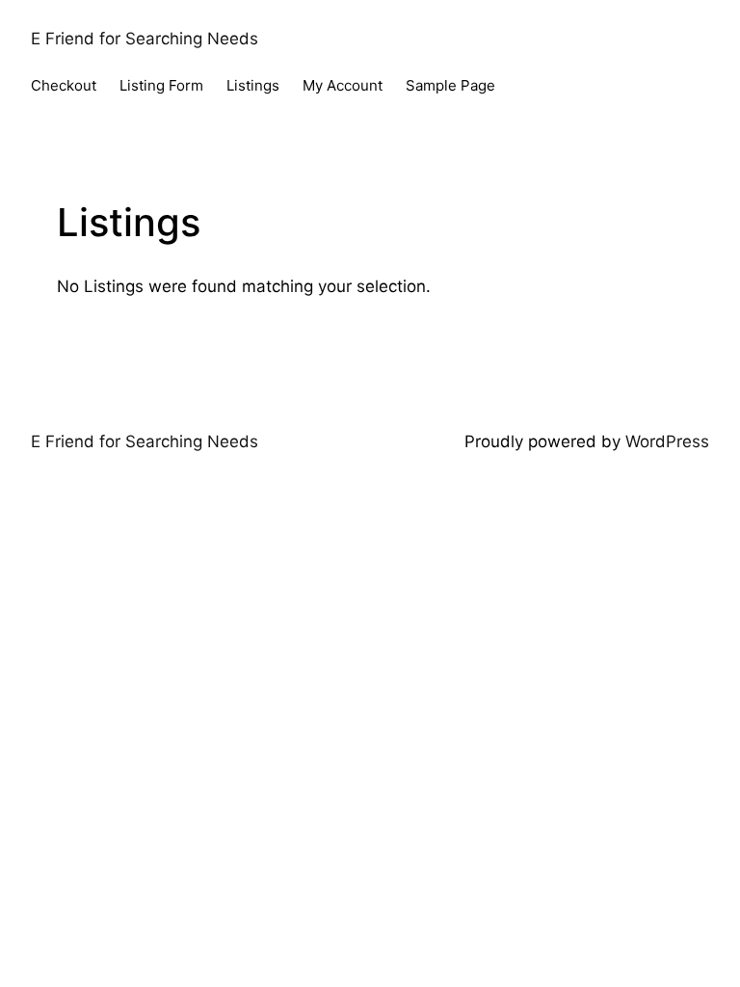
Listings (252, 85)
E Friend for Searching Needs (144, 38)
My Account (343, 85)
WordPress (667, 441)
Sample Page (450, 85)
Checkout (63, 85)
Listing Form (161, 85)
